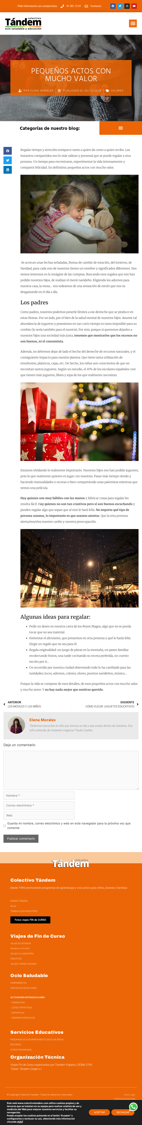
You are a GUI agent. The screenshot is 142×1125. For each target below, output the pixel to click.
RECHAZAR (123, 1112)
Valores (117, 90)
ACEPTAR (99, 1112)
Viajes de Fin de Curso (37, 936)
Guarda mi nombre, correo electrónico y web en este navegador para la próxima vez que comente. (69, 826)
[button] (133, 23)
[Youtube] (134, 6)
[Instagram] (127, 6)
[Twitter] (120, 6)
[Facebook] (113, 6)
